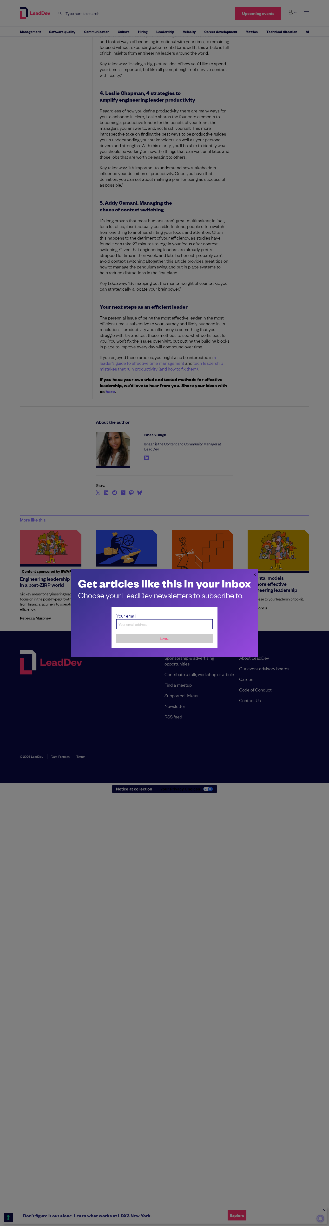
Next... (164, 638)
